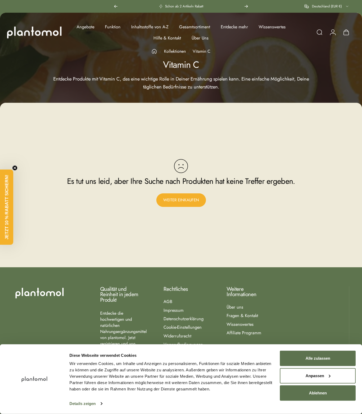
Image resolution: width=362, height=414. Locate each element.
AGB (168, 301)
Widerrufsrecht (177, 336)
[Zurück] (116, 6)
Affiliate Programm (244, 333)
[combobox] (326, 6)
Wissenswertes (240, 324)
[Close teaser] (14, 168)
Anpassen (315, 375)
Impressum (174, 310)
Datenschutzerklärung (184, 319)
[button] (6, 207)
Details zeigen (82, 403)
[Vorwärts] (246, 6)
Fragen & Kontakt (242, 315)
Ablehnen (318, 393)
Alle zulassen (318, 358)
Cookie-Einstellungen (183, 327)
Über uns (235, 307)
